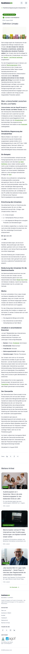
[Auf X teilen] (10, 456)
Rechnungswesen (12, 65)
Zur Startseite (13, 587)
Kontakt (3, 615)
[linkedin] (14, 630)
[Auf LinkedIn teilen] (7, 456)
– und (10, 57)
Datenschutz (4, 620)
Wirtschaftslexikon (9, 14)
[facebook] (2, 630)
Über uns (3, 610)
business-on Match (6, 613)
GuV (10, 174)
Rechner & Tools (5, 622)
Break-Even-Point (22, 280)
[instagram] (10, 630)
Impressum (4, 618)
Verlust (14, 57)
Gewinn (6, 57)
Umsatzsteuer (19, 120)
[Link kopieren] (17, 456)
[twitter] (6, 630)
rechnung (19, 57)
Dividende (16, 343)
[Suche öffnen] (21, 3)
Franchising (4, 384)
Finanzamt (24, 124)
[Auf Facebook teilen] (14, 456)
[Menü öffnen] (26, 3)
